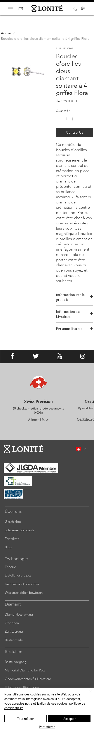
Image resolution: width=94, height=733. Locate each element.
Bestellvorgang (15, 662)
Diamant (13, 604)
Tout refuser (25, 718)
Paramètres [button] (47, 726)
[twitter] (36, 356)
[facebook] (12, 356)
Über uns (13, 511)
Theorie (10, 567)
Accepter (69, 718)
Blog (8, 547)
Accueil (6, 33)
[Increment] (72, 119)
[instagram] (83, 356)
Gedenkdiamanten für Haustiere (28, 679)
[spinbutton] (66, 119)
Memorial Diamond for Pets (25, 670)
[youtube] (59, 356)
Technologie (16, 559)
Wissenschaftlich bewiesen (24, 592)
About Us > (38, 419)
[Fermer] (88, 693)
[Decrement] (59, 119)
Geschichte (13, 522)
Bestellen (13, 651)
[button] (85, 449)
